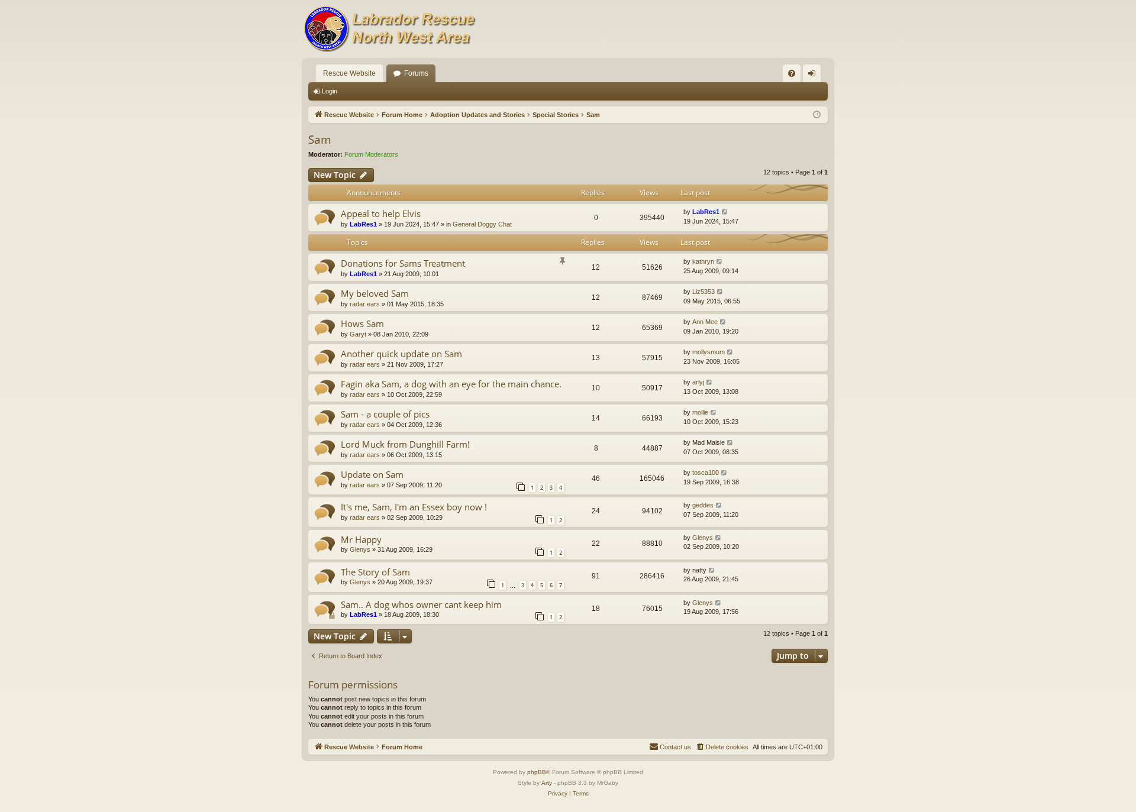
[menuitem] (792, 73)
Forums (416, 73)
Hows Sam (362, 323)
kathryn (703, 261)
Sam (319, 139)
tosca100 (705, 472)
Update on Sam (372, 474)
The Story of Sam (375, 572)
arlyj (698, 382)
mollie (700, 412)
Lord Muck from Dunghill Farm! (405, 444)
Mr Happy (361, 539)
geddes (703, 505)
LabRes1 (363, 224)
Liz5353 (703, 291)
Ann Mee (705, 321)
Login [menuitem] (814, 75)
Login (329, 91)
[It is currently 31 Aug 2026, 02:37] (817, 115)
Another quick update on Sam (401, 354)
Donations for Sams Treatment (403, 263)
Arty (546, 782)
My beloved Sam (375, 293)
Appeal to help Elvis (381, 213)
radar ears (365, 304)
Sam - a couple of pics (385, 414)
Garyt (358, 334)
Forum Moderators (371, 154)
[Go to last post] (725, 212)
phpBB (536, 772)
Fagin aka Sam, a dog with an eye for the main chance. (451, 384)
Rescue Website (349, 73)
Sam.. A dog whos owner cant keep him (421, 604)
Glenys (360, 549)
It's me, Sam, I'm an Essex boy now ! (414, 507)
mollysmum (708, 351)
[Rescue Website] (390, 29)
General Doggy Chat (482, 224)
